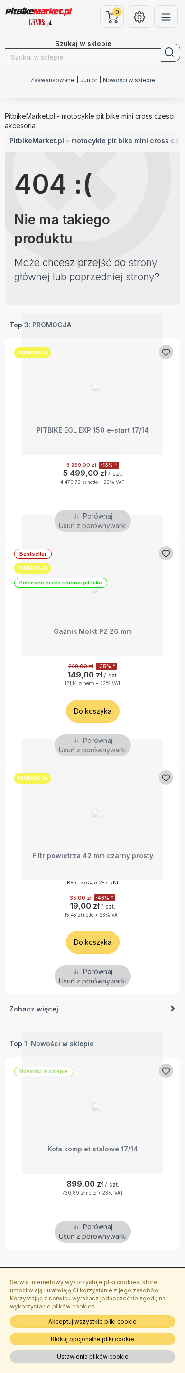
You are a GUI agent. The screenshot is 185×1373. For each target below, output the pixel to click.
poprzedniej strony (112, 277)
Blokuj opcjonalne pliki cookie (92, 1339)
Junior (88, 80)
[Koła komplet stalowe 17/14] (92, 1103)
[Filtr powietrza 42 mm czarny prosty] (92, 809)
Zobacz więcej (33, 1009)
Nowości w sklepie (129, 80)
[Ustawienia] (139, 16)
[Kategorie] (166, 16)
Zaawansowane (52, 80)
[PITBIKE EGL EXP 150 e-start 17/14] (92, 384)
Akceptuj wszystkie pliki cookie (92, 1321)
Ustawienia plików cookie (93, 1356)
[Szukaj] (170, 53)
